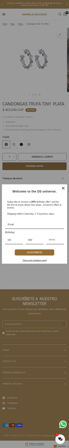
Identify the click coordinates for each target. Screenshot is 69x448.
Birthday (10, 232)
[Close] (63, 188)
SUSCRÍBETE (34, 252)
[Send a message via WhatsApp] (63, 424)
